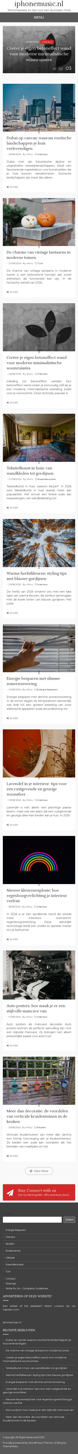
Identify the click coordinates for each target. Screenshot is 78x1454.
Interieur (47, 42)
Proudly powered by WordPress (23, 1442)
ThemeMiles (10, 1446)
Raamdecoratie (46, 479)
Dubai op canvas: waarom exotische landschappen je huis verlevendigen (39, 143)
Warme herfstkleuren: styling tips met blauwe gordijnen (39, 1375)
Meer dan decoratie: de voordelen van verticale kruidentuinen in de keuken (37, 1116)
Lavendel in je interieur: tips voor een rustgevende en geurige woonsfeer (37, 789)
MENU (39, 17)
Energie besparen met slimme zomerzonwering (35, 1382)
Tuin (40, 263)
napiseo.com (11, 1309)
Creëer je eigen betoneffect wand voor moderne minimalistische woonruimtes (39, 54)
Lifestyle (10, 1257)
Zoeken (7, 1213)
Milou (30, 154)
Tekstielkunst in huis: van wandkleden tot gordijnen (36, 1368)
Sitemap (11, 1283)
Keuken (41, 1127)
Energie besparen (47, 689)
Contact (11, 1278)
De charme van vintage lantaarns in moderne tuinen (37, 1350)
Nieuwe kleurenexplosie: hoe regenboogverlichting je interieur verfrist (37, 895)
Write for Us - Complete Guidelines (27, 1288)
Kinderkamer (13, 1250)
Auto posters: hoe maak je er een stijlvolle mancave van (40, 1410)
